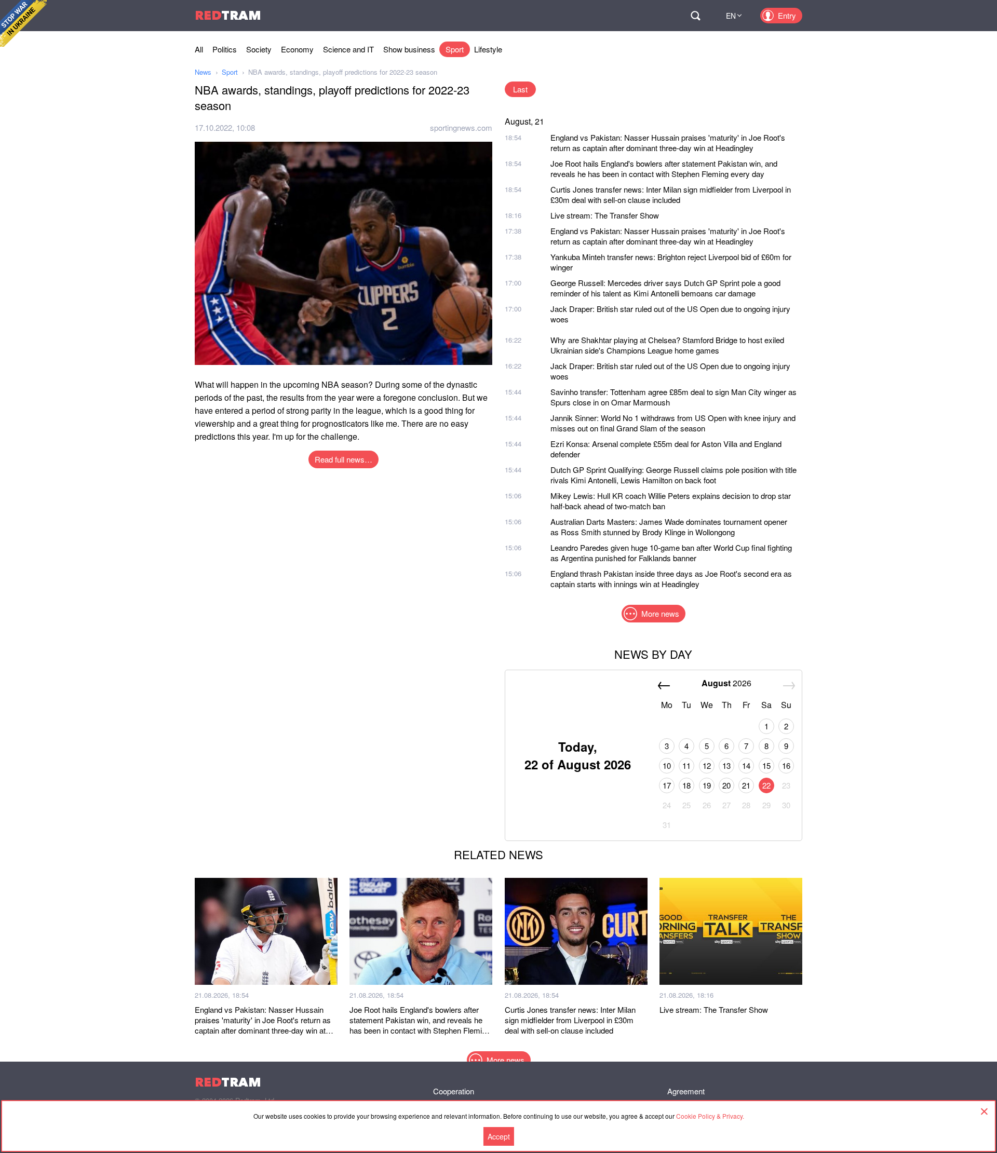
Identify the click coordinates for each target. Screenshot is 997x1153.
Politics (224, 49)
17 (667, 785)
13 (726, 765)
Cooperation (453, 1091)
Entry (787, 15)
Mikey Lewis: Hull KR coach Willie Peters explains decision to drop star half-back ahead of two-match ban (670, 500)
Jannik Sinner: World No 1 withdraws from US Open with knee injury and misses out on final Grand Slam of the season (673, 422)
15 (766, 765)
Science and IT (348, 49)
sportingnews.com (461, 127)
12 (707, 765)
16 (786, 765)
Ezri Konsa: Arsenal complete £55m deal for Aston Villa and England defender (666, 448)
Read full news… (343, 459)
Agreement (686, 1091)
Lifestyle (488, 49)
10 (667, 765)
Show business (409, 49)
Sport (455, 49)
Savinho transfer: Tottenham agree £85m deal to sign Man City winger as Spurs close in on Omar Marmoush (673, 397)
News (203, 72)
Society (259, 49)
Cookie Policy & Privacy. (710, 1115)
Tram (228, 15)
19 (707, 785)
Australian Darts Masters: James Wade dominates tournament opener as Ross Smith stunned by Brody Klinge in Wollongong (668, 526)
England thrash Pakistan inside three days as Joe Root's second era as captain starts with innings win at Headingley (671, 578)
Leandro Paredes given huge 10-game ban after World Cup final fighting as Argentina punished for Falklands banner (671, 552)
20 (726, 785)
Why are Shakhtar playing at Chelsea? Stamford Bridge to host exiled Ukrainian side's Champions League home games (667, 345)
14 (746, 765)
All (199, 49)
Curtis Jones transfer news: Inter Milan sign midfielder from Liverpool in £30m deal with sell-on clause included (670, 194)
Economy (297, 49)
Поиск (695, 15)
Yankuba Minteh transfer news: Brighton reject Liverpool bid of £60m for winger (670, 262)
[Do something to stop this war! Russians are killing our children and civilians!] (23, 23)
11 (686, 765)
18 (686, 785)
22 (766, 785)
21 (746, 785)
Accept (499, 1136)
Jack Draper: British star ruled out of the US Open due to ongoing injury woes (670, 313)
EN (731, 15)
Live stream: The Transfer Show (604, 215)
